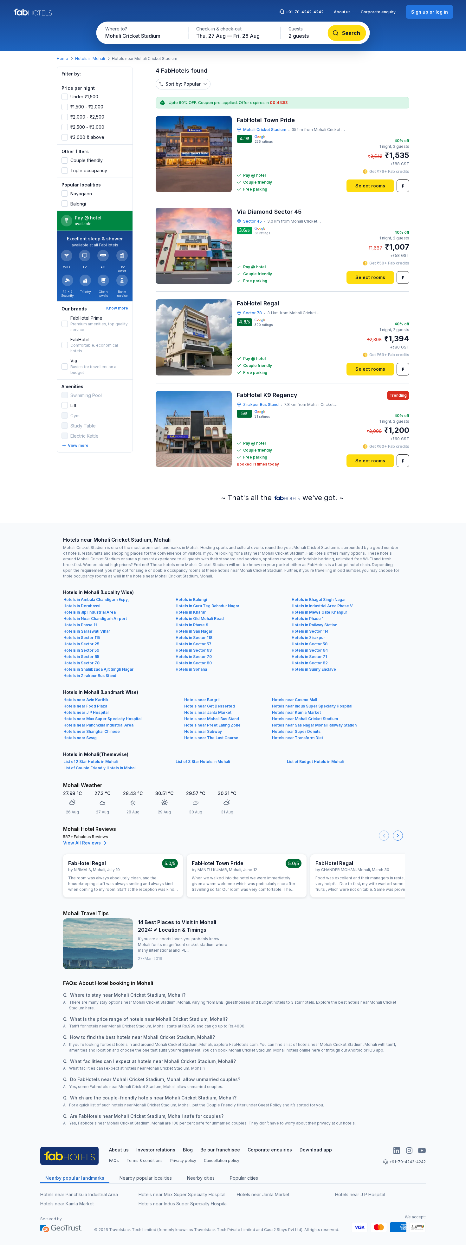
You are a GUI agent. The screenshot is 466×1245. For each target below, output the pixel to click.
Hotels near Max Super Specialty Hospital (102, 718)
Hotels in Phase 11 (80, 624)
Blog (188, 1149)
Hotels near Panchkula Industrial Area (98, 725)
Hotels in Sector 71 (309, 656)
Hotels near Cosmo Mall (294, 699)
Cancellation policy (221, 1160)
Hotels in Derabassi (81, 605)
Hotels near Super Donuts (296, 731)
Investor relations (155, 1149)
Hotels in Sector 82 (310, 663)
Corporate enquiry (378, 12)
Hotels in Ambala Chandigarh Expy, (96, 599)
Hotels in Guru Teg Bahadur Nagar (207, 605)
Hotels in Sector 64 (310, 650)
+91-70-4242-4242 (305, 12)
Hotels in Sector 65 (81, 656)
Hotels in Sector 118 (194, 637)
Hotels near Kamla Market (296, 712)
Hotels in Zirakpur (308, 637)
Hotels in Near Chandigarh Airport (95, 618)
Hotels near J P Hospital (85, 712)
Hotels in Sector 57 (193, 644)
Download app (316, 1149)
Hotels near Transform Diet (297, 737)
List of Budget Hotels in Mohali (315, 761)
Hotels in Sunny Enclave (314, 669)
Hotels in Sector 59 (81, 650)
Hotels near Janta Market (207, 712)
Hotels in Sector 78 (81, 663)
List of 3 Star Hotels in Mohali (203, 761)
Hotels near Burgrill (202, 699)
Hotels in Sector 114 (310, 631)
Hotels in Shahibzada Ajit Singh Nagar (98, 669)
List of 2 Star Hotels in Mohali (90, 761)
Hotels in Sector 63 (194, 650)
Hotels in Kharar (191, 612)
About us (342, 12)
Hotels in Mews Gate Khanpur (319, 612)
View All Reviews (82, 842)
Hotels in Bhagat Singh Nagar (319, 599)
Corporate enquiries (270, 1149)
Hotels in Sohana (191, 669)
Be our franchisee (220, 1149)
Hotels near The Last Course (211, 737)
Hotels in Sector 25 (81, 644)
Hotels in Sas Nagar (194, 631)
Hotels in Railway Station (314, 624)
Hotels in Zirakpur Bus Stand (89, 675)
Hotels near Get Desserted (209, 706)
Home (62, 58)
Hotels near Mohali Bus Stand (211, 718)
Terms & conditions (144, 1160)
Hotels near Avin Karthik (85, 699)
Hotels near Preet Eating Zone (212, 725)
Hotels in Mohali (90, 58)
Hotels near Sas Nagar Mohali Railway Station (314, 725)
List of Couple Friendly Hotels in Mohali (99, 768)
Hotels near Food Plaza (85, 706)
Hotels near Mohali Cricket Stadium (305, 718)
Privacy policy (183, 1160)
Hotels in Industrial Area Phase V (322, 605)
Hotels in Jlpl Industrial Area (89, 612)
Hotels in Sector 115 (81, 637)
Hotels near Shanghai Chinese (91, 731)
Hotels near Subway (203, 731)
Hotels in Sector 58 (309, 644)
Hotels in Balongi (191, 599)
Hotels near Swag (80, 737)
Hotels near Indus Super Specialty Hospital (312, 706)
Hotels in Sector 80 (194, 663)
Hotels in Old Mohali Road (200, 618)
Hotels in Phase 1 (307, 618)
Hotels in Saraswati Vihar (86, 631)
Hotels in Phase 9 (192, 624)
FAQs (114, 1160)
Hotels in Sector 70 (194, 656)
